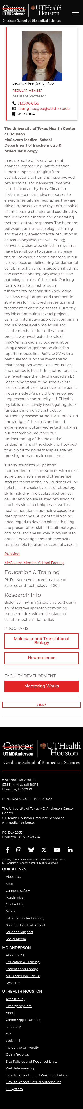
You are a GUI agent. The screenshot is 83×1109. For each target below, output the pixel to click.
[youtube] (57, 850)
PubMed (12, 554)
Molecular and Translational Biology (41, 641)
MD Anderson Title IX (23, 976)
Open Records (17, 1054)
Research (13, 983)
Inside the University (22, 1048)
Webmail (13, 1041)
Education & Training (23, 962)
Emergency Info (19, 1006)
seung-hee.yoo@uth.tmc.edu (44, 109)
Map (9, 884)
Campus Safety (18, 891)
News (10, 911)
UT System (14, 1089)
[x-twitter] (44, 850)
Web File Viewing (20, 1068)
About (11, 1013)
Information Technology (25, 918)
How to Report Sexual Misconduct (33, 1082)
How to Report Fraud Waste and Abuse (37, 1075)
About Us (13, 877)
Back (42, 704)
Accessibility (15, 999)
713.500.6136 (28, 103)
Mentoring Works (41, 686)
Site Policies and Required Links (31, 1062)
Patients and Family (22, 969)
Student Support (19, 932)
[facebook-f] (7, 850)
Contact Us (14, 904)
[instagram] (18, 850)
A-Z (8, 1034)
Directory (13, 1027)
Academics (14, 897)
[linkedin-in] (70, 850)
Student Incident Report (25, 925)
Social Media (16, 939)
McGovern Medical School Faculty (34, 563)
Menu (75, 12)
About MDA (15, 955)
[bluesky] (31, 850)
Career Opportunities (23, 1020)
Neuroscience (41, 658)
